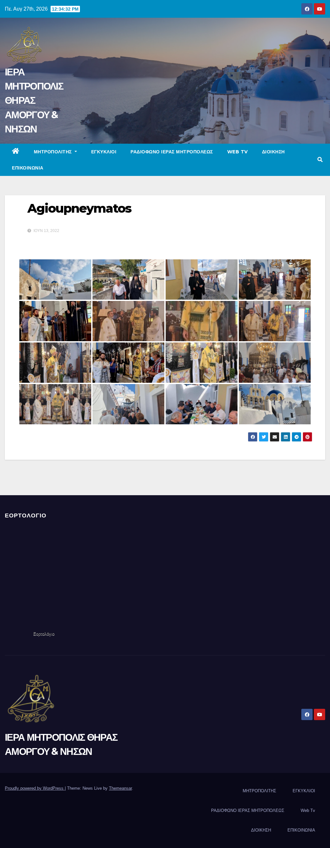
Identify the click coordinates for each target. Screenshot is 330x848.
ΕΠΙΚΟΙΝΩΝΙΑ (28, 168)
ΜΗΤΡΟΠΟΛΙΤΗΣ (53, 152)
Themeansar (120, 788)
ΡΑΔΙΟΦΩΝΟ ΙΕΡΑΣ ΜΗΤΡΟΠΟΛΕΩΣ (172, 152)
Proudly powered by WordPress (35, 788)
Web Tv (237, 152)
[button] (320, 159)
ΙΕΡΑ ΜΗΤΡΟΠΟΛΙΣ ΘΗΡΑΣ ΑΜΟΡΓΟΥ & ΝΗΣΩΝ (34, 100)
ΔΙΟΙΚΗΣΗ (273, 152)
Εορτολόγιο (43, 633)
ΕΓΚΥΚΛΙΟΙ (104, 152)
